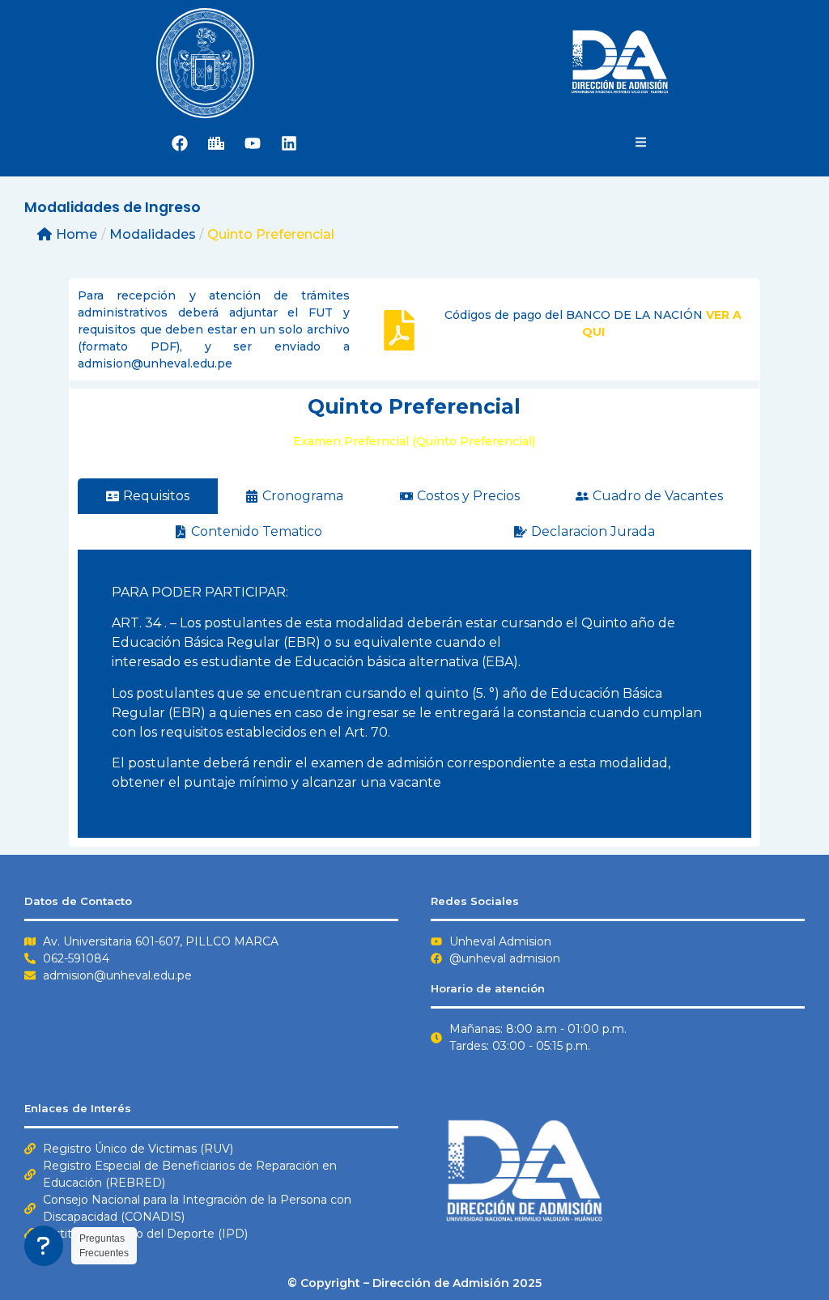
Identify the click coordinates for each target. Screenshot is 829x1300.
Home (76, 234)
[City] (216, 143)
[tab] (147, 496)
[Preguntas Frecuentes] (45, 1245)
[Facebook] (180, 143)
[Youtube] (252, 143)
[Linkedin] (289, 143)
